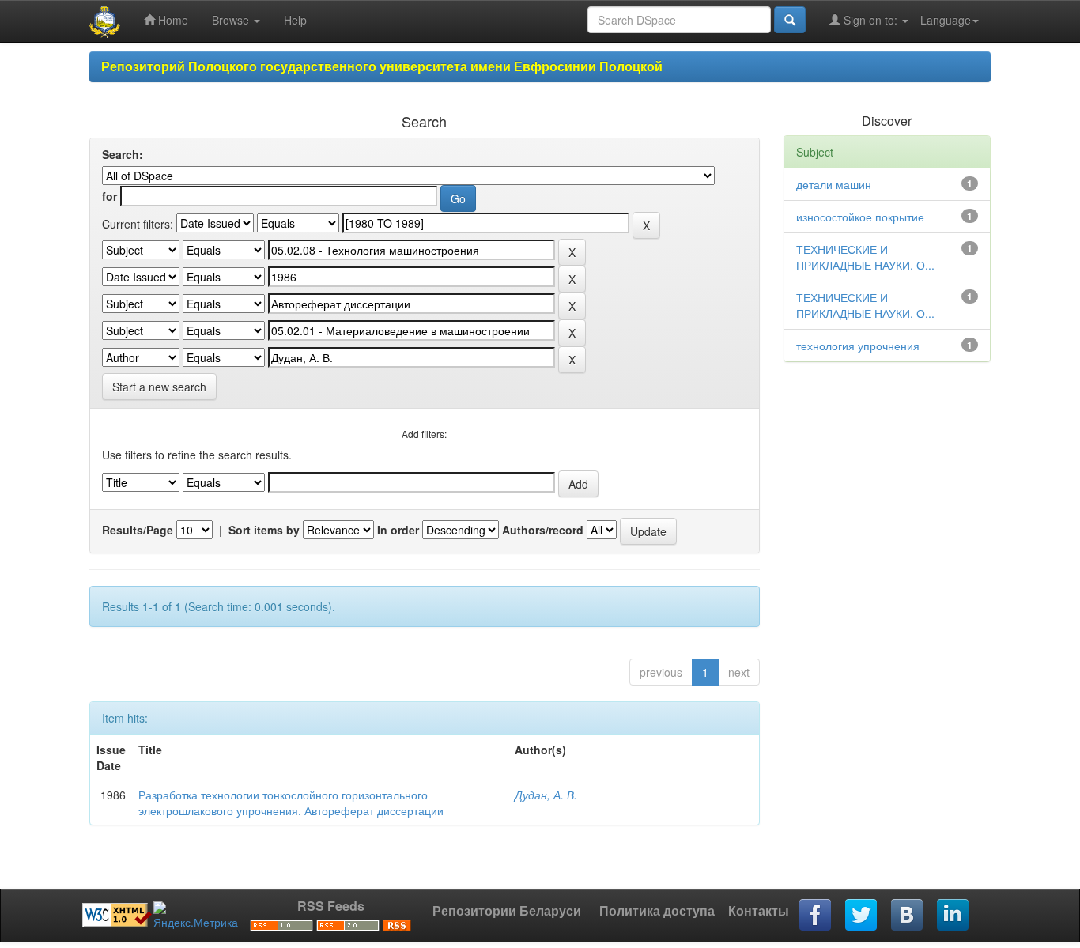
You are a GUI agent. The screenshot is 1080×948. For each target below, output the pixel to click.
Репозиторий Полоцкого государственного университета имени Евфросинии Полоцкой (382, 66)
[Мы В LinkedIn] (953, 915)
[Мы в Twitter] (861, 915)
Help (295, 20)
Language (945, 20)
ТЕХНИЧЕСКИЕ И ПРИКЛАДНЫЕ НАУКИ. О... (865, 257)
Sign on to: (870, 20)
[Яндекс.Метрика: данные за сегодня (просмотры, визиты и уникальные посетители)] (195, 915)
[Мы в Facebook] (816, 915)
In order (398, 530)
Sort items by (264, 530)
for (109, 196)
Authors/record (542, 530)
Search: (122, 154)
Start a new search (159, 387)
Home (171, 20)
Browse (232, 20)
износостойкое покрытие (860, 217)
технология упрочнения (858, 345)
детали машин (833, 184)
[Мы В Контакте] (907, 915)
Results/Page (137, 530)
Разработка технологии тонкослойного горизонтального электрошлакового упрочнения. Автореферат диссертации (291, 802)
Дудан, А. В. (546, 795)
